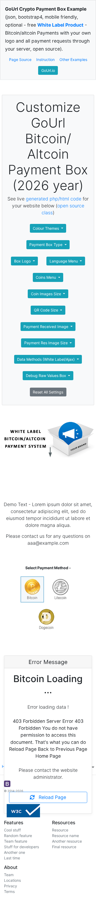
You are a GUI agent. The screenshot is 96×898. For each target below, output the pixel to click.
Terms (9, 891)
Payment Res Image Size (46, 343)
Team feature (15, 841)
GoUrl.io (48, 70)
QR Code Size (46, 310)
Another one (14, 852)
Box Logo (23, 261)
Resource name (65, 835)
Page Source (20, 59)
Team (9, 874)
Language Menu (64, 261)
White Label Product (60, 25)
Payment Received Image (46, 326)
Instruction (45, 59)
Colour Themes (46, 228)
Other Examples (73, 59)
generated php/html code (53, 199)
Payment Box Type (46, 244)
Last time (12, 858)
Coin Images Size (46, 294)
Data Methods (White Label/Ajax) (46, 359)
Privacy (10, 886)
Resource (60, 830)
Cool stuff (12, 830)
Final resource (64, 846)
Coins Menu (46, 277)
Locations (12, 880)
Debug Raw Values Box (46, 375)
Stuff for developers (21, 846)
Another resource (67, 841)
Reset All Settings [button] (48, 392)
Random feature (18, 835)
